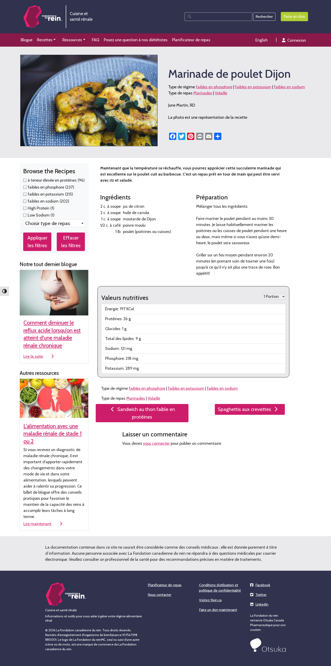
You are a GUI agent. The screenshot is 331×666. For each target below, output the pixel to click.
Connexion (296, 40)
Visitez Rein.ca (210, 600)
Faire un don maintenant (218, 610)
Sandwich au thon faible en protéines (146, 413)
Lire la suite (33, 356)
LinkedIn (261, 604)
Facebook (262, 585)
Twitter (261, 595)
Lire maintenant (37, 523)
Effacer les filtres (71, 242)
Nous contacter (159, 595)
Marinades (202, 93)
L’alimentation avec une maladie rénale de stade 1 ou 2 (52, 434)
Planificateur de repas (164, 585)
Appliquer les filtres (37, 242)
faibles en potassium (253, 86)
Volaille (221, 93)
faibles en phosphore (214, 86)
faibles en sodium (289, 86)
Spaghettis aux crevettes (244, 409)
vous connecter (156, 443)
